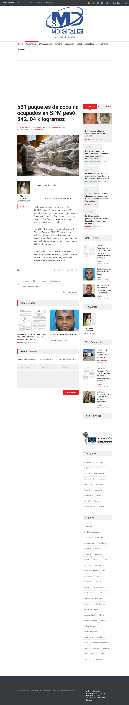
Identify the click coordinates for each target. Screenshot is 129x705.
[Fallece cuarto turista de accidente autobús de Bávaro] (89, 355)
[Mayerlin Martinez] (23, 187)
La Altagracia (98, 587)
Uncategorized (102, 360)
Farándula (101, 468)
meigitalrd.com (89, 615)
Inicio (20, 44)
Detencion (98, 554)
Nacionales (31, 44)
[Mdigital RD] (64, 29)
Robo (86, 643)
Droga (44, 281)
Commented (104, 106)
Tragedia (106, 648)
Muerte (103, 620)
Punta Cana (88, 637)
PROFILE (23, 207)
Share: (20, 270)
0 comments (38, 130)
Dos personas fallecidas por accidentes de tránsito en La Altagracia (96, 133)
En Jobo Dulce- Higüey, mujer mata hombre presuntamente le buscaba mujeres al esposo (97, 175)
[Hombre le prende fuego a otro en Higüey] (64, 320)
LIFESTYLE (88, 484)
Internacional (99, 473)
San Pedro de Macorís (31, 287)
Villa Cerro (88, 659)
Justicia (102, 479)
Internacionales (45, 44)
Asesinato (102, 543)
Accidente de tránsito (92, 532)
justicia (87, 587)
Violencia (99, 659)
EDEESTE (87, 565)
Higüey (99, 576)
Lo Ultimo (104, 44)
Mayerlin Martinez (58, 127)
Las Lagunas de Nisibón (93, 598)
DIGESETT (97, 560)
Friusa (104, 571)
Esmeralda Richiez (91, 571)
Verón (103, 654)
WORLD (101, 507)
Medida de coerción (91, 609)
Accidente (88, 526)
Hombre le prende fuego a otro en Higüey (104, 271)
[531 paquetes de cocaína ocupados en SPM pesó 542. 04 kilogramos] (48, 155)
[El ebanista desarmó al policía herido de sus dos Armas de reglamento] (89, 397)
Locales (20, 343)
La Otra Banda (89, 593)
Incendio (98, 582)
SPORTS (87, 501)
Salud (79, 44)
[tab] (90, 107)
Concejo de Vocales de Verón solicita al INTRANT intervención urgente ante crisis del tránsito (42, 3)
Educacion (69, 44)
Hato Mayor (88, 576)
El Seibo (98, 565)
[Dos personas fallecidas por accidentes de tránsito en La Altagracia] (97, 118)
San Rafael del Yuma (91, 648)
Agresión (87, 537)
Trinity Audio (57, 198)
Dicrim (86, 560)
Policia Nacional (90, 626)
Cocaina (26, 281)
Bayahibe (87, 549)
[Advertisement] (64, 82)
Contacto (22, 49)
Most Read (90, 106)
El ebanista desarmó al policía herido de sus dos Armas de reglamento (104, 397)
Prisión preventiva (91, 632)
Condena (87, 554)
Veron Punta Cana (90, 654)
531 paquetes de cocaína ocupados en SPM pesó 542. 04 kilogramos (48, 113)
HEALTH (87, 473)
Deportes (87, 462)
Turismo (58, 44)
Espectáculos (91, 44)
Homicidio (88, 582)
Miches (101, 615)
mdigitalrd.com (55, 281)
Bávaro (97, 549)
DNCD (35, 281)
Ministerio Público (90, 620)
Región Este (88, 495)
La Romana (103, 593)
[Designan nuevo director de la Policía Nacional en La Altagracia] (89, 290)
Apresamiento (89, 543)
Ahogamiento (99, 537)
